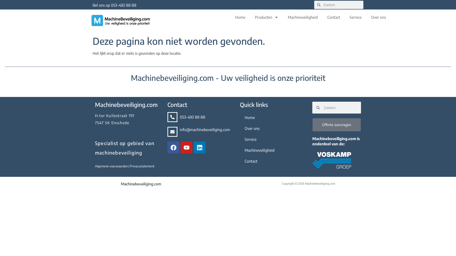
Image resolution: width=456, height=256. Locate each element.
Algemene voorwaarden (111, 166)
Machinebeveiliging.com (141, 184)
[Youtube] (186, 147)
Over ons (378, 17)
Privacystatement (142, 166)
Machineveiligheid (303, 17)
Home (240, 17)
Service (355, 17)
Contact (333, 17)
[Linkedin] (199, 147)
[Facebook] (173, 147)
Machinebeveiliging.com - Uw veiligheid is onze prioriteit (228, 77)
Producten (263, 17)
